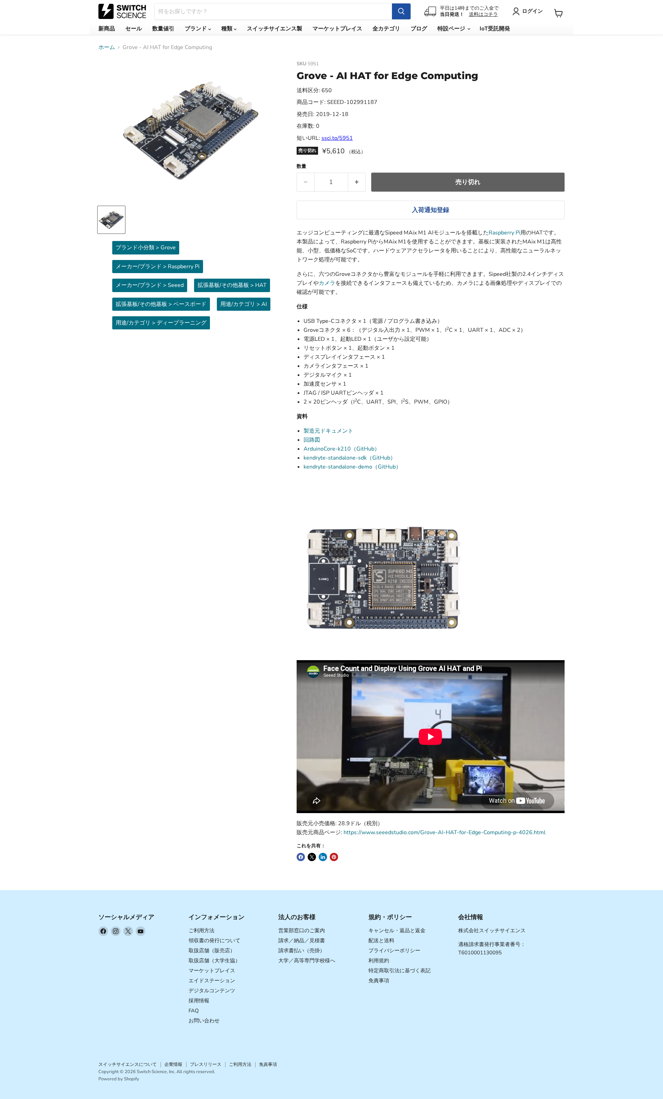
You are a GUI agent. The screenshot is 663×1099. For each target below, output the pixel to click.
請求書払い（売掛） (301, 950)
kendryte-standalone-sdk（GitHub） (350, 458)
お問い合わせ (204, 1020)
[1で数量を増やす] (357, 182)
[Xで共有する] (312, 857)
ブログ (419, 28)
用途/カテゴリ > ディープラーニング (161, 323)
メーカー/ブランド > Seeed (150, 285)
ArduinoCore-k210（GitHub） (342, 449)
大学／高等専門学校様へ (306, 960)
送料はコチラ (483, 14)
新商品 (106, 28)
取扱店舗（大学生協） (214, 960)
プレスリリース (205, 1064)
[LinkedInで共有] (323, 857)
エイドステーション (212, 980)
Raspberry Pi (504, 233)
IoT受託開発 (495, 28)
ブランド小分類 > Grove (146, 247)
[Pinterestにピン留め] (334, 857)
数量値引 (163, 28)
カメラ (327, 283)
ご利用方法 (201, 930)
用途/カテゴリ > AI (243, 304)
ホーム (106, 47)
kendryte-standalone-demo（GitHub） (352, 467)
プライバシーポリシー (394, 950)
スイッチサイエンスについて (127, 1064)
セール (133, 28)
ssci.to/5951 (337, 138)
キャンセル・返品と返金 (396, 930)
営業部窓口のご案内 (301, 930)
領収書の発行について (214, 940)
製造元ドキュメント (328, 431)
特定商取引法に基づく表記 (399, 970)
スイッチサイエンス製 (274, 28)
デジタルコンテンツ (212, 990)
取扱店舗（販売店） (212, 950)
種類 (227, 28)
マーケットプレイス (337, 28)
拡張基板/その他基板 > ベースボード (161, 304)
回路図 (312, 440)
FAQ (194, 1010)
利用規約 (378, 960)
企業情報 (173, 1064)
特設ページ (452, 28)
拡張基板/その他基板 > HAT (232, 285)
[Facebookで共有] (301, 857)
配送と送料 (381, 940)
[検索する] (401, 11)
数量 (301, 166)
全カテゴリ (386, 28)
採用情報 (199, 1000)
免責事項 (378, 980)
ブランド (196, 28)
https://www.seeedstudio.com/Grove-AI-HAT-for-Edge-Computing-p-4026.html (445, 832)
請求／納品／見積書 (301, 940)
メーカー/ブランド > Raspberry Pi (158, 266)
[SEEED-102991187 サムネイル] (111, 219)
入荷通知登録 (430, 210)
